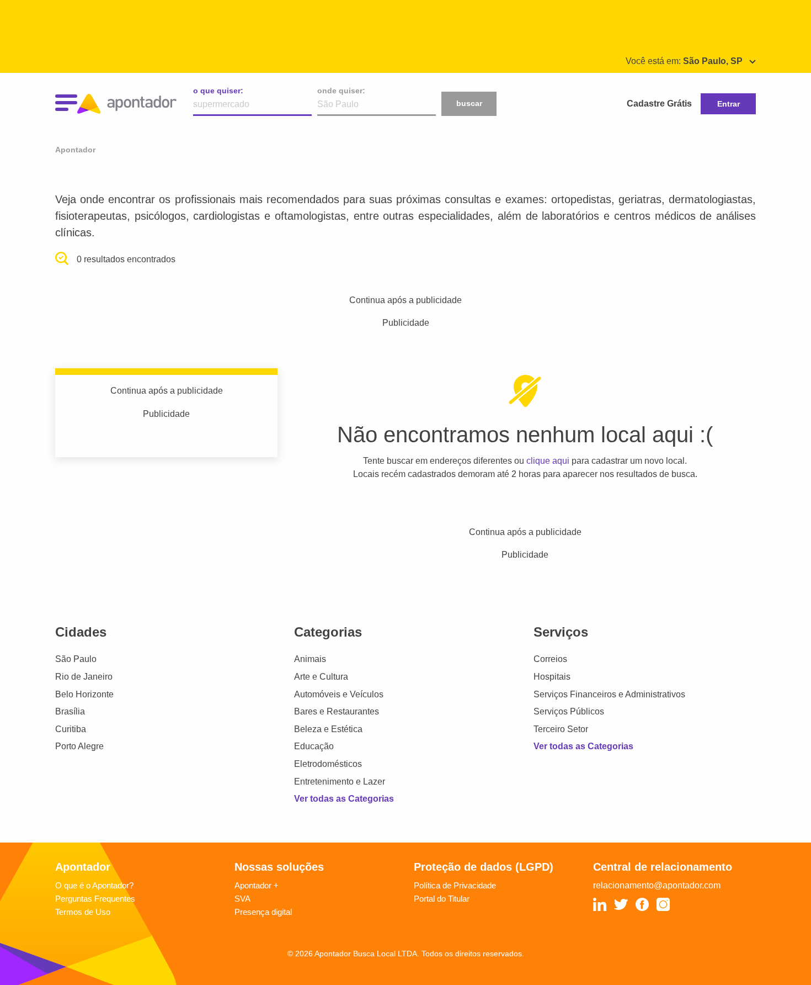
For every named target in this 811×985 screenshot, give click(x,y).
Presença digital (263, 912)
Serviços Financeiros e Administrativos (609, 694)
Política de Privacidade (455, 885)
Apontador (75, 149)
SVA (242, 898)
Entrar (728, 103)
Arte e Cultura (321, 676)
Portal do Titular (441, 898)
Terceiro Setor (560, 729)
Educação (314, 746)
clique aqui (547, 460)
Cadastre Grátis (659, 103)
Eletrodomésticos (328, 764)
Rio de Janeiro (84, 676)
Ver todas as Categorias (344, 798)
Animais (310, 659)
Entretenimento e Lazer (339, 781)
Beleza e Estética (328, 729)
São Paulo (76, 659)
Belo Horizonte (84, 694)
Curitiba (70, 729)
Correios (550, 659)
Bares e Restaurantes (336, 711)
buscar (469, 103)
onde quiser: (341, 90)
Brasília (70, 711)
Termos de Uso (82, 912)
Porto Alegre (79, 746)
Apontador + (256, 885)
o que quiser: (218, 90)
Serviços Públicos (568, 711)
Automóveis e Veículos (338, 694)
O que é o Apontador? (94, 885)
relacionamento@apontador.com (657, 885)
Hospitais (551, 676)
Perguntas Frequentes (95, 898)
